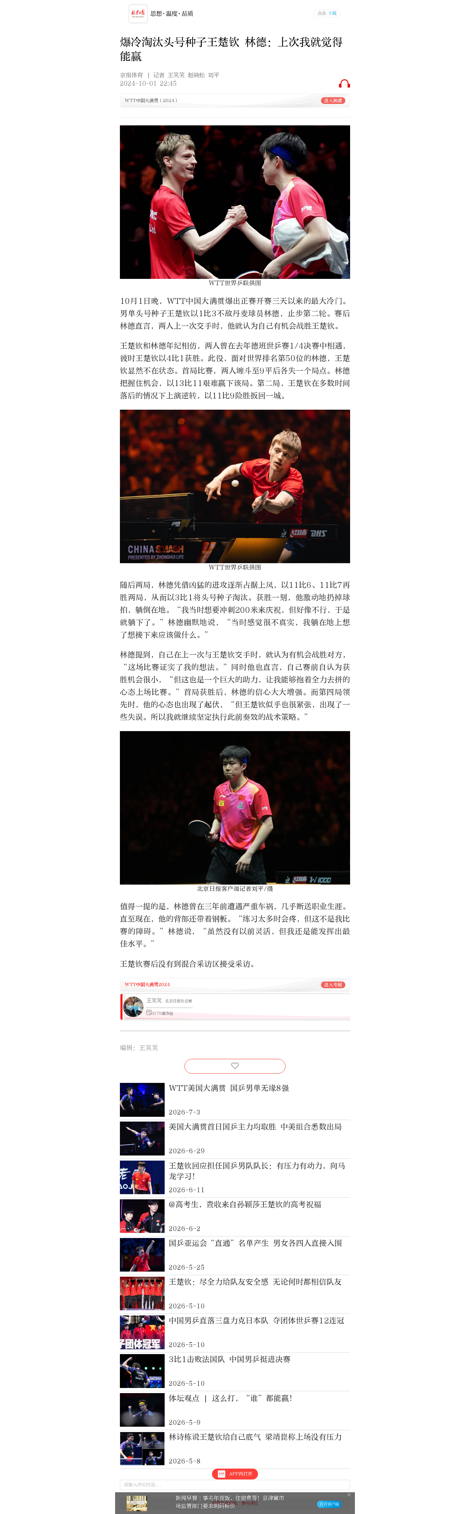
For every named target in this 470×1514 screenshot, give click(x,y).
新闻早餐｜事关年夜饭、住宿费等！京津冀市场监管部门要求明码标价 (230, 1502)
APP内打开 (240, 1474)
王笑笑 (154, 1001)
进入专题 (333, 985)
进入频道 (333, 100)
